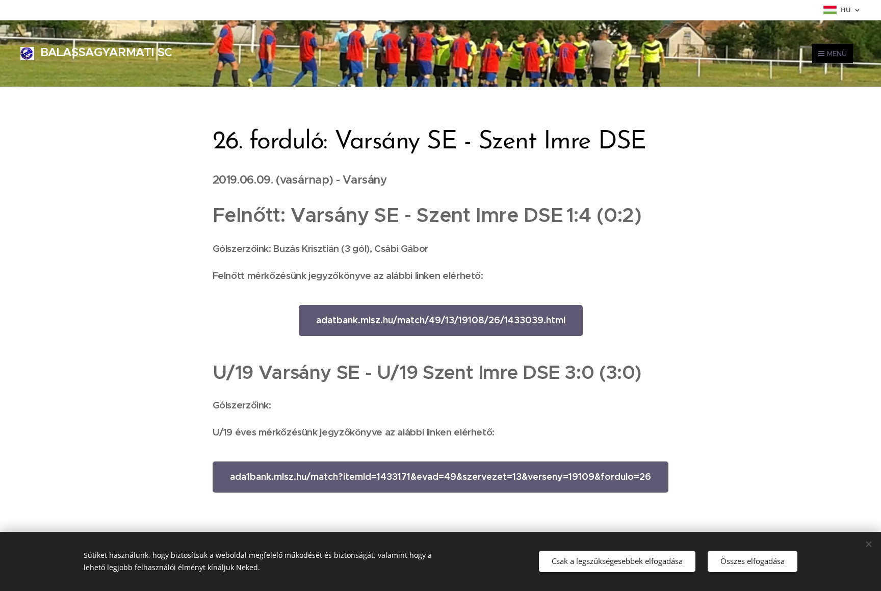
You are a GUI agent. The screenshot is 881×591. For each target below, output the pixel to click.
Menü (837, 53)
